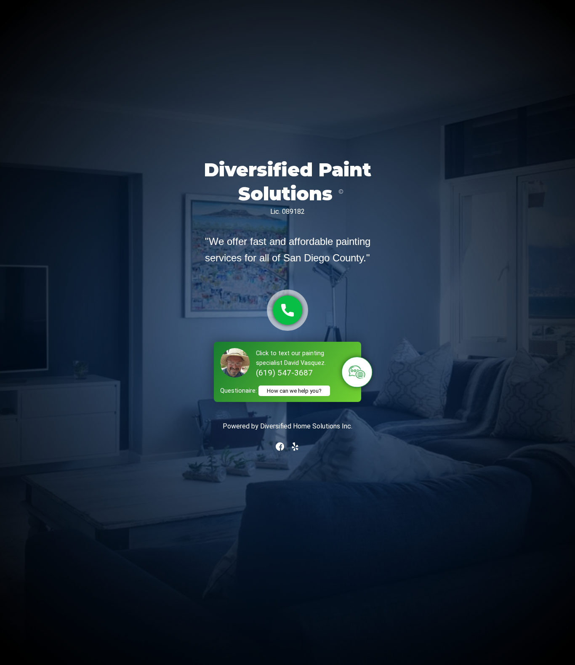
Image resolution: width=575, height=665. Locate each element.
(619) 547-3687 (284, 373)
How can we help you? (294, 391)
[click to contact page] (287, 310)
